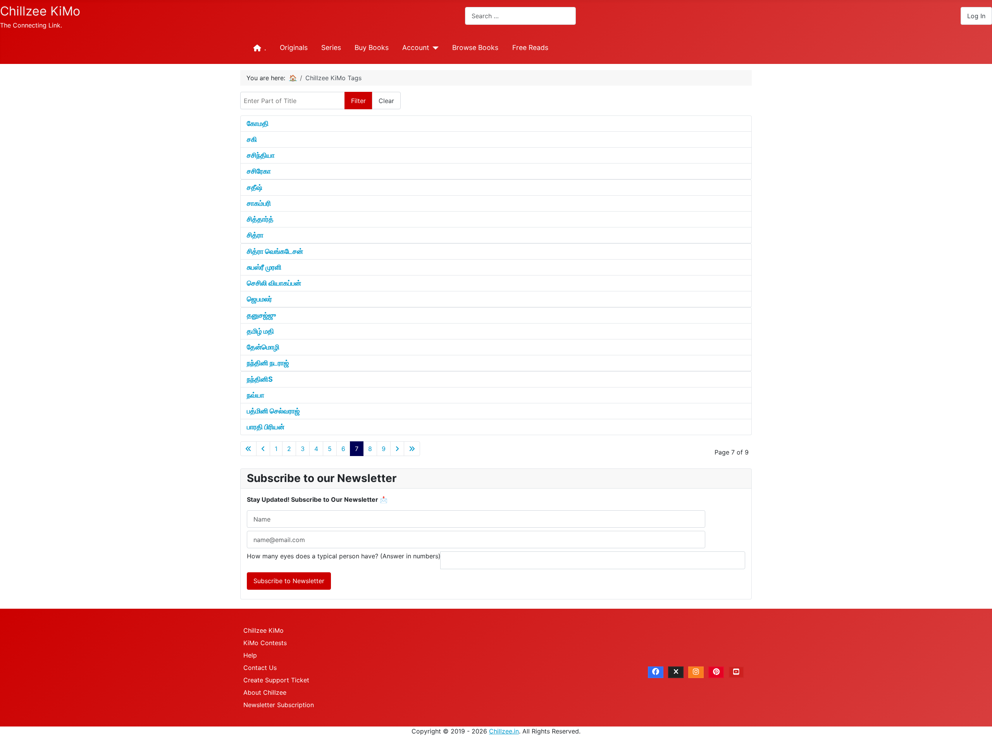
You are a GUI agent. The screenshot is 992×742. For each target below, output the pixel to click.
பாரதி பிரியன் (265, 427)
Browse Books (475, 47)
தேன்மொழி (263, 347)
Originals (294, 47)
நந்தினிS (260, 379)
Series (331, 47)
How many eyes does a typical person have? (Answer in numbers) (344, 556)
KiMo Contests (265, 643)
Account (415, 47)
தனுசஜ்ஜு (261, 315)
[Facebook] (655, 672)
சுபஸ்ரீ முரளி (264, 267)
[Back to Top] (978, 728)
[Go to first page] (248, 448)
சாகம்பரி (259, 203)
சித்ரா (255, 235)
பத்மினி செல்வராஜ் (273, 411)
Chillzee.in (504, 731)
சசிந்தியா (261, 155)
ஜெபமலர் (259, 299)
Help (250, 655)
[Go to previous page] (263, 448)
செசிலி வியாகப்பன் (274, 283)
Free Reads (530, 47)
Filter (358, 101)
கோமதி (258, 123)
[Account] (434, 48)
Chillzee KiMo (263, 630)
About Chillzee (264, 692)
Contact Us (260, 667)
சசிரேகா (259, 171)
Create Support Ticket (276, 680)
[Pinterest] (716, 672)
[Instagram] (696, 672)
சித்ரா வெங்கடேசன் (275, 251)
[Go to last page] (412, 448)
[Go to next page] (397, 448)
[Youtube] (736, 672)
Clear (386, 101)
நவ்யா (255, 395)
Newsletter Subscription (278, 705)
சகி (252, 139)
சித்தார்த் (260, 219)
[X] (676, 672)
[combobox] (520, 15)
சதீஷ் (254, 187)
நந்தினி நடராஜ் (268, 363)
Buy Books (372, 47)
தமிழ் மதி (260, 331)
